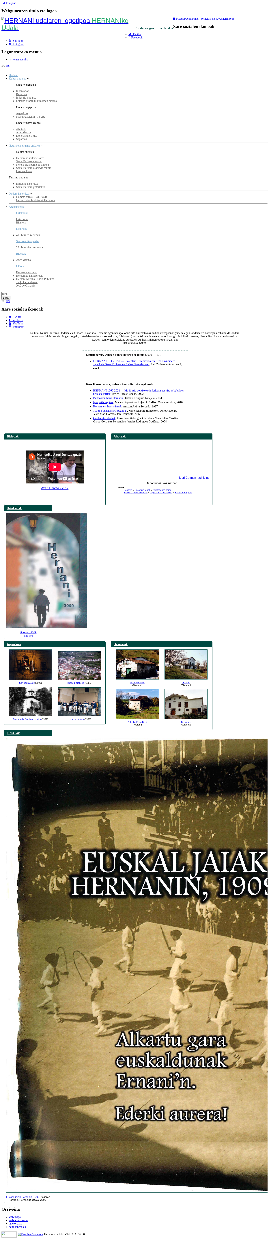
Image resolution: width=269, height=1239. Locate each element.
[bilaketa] (28, 636)
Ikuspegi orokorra (75, 683)
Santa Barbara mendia (29, 161)
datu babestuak (17, 1226)
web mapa (15, 1216)
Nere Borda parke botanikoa (32, 164)
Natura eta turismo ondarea (24, 145)
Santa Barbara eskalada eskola (33, 167)
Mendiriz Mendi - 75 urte (30, 116)
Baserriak (21, 94)
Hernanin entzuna (26, 272)
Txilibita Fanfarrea (27, 282)
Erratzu (186, 682)
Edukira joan (8, 3)
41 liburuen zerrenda (28, 235)
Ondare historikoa (19, 193)
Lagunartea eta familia (161, 492)
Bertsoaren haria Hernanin (108, 398)
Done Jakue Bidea (26, 135)
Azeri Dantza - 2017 (54, 488)
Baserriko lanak (142, 490)
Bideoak (12, 436)
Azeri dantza (23, 132)
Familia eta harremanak (135, 492)
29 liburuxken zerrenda (29, 247)
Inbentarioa (22, 91)
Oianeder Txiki (137, 682)
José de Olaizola (25, 285)
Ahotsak (21, 129)
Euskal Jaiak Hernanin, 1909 (22, 1196)
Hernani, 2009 (28, 632)
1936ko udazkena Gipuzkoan (110, 410)
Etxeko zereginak (183, 492)
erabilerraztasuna (18, 1220)
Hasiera (13, 75)
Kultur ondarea (17, 78)
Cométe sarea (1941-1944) (31, 196)
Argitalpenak (16, 206)
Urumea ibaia (24, 171)
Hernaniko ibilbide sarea (30, 158)
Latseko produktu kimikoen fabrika (36, 100)
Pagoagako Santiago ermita (27, 719)
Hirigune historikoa (27, 183)
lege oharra (15, 1223)
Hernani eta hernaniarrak (107, 406)
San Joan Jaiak (27, 683)
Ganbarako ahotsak (104, 418)
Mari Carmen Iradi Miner (194, 477)
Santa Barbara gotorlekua (30, 187)
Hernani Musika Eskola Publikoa (35, 278)
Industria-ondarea (26, 97)
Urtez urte (22, 219)
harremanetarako (18, 59)
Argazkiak (22, 113)
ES (8, 65)
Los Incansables (76, 719)
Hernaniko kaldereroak (29, 275)
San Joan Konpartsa (27, 241)
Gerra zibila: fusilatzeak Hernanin (35, 200)
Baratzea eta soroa (162, 490)
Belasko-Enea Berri (137, 722)
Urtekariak (22, 213)
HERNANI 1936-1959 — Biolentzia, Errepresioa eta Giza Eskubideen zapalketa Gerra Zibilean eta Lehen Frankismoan (134, 362)
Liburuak (21, 228)
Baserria (128, 490)
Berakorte (186, 722)
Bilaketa (21, 222)
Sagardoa (21, 139)
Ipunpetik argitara (103, 402)
